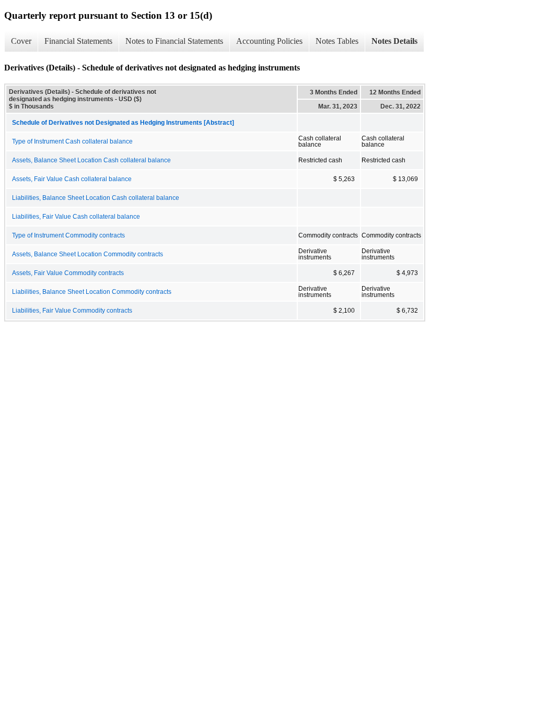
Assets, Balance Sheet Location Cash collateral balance (91, 160)
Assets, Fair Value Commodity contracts (68, 273)
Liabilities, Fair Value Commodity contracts (72, 310)
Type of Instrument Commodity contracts (68, 235)
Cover (21, 41)
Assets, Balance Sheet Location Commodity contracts (87, 254)
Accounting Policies (269, 41)
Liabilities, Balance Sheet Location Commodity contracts (91, 292)
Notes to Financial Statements (174, 41)
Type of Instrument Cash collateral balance (72, 141)
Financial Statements (78, 41)
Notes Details (394, 41)
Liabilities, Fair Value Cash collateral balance (76, 216)
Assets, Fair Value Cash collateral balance (72, 179)
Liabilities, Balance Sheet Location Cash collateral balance (95, 198)
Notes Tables (337, 41)
